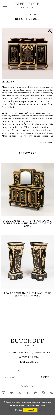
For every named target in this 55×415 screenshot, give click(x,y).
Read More (48, 142)
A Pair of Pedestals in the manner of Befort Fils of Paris (27, 294)
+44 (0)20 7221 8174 (28, 357)
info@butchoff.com (28, 362)
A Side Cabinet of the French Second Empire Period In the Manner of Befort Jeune (28, 223)
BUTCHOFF (27, 5)
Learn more (40, 405)
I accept (30, 410)
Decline (18, 410)
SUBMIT (45, 377)
